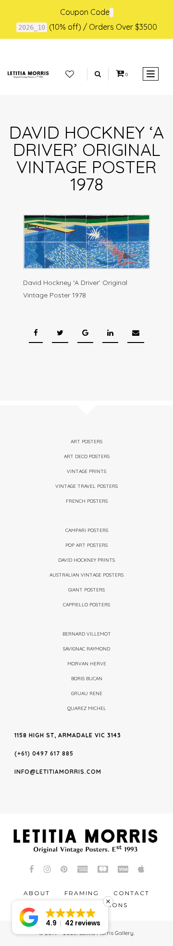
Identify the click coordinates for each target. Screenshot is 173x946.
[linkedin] (110, 333)
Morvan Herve (86, 664)
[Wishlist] (70, 74)
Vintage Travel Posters (86, 486)
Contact (131, 893)
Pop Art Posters (86, 545)
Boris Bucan (86, 678)
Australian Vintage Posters (86, 575)
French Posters (87, 501)
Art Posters (86, 441)
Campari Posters (86, 530)
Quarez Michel (86, 708)
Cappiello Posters (86, 605)
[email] (135, 333)
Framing (81, 893)
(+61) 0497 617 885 (44, 753)
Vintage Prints (86, 471)
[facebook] (36, 333)
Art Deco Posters (87, 456)
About (37, 893)
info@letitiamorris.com (57, 771)
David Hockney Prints (86, 560)
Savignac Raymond (86, 649)
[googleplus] (85, 333)
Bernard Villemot (86, 634)
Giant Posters (86, 590)
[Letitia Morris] (28, 74)
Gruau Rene (86, 693)
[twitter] (60, 333)
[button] (60, 917)
